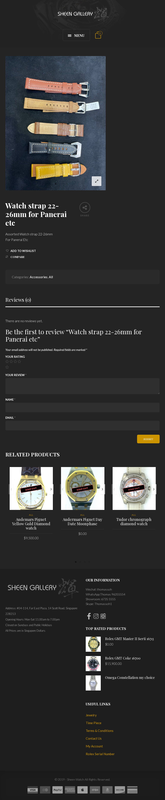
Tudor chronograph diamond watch (133, 521)
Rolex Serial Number (100, 754)
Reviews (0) (18, 299)
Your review (15, 375)
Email (10, 417)
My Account (94, 746)
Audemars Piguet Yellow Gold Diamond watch (31, 524)
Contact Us (94, 738)
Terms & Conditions (99, 731)
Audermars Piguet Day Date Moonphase (82, 521)
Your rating (15, 356)
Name (10, 399)
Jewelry (91, 715)
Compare (18, 256)
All (51, 277)
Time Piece (93, 723)
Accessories (38, 277)
